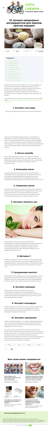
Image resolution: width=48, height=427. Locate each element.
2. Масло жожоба (12, 63)
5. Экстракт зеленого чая (14, 69)
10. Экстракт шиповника (14, 80)
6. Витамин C (11, 71)
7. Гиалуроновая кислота (14, 73)
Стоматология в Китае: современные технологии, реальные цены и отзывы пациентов (32, 402)
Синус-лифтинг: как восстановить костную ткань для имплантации (12, 378)
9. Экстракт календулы (14, 78)
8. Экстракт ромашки (13, 76)
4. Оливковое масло (13, 67)
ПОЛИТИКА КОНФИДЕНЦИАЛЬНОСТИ (14, 413)
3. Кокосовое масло (13, 65)
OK (30, 425)
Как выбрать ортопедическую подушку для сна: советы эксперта (12, 401)
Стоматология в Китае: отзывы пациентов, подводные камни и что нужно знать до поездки (34, 378)
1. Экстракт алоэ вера (13, 61)
